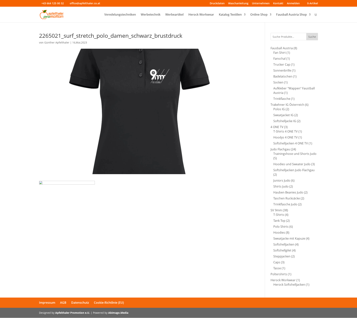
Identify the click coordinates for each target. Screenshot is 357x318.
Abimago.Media (118, 312)
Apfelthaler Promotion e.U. (72, 312)
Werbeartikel (174, 15)
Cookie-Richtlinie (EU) (109, 303)
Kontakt (278, 3)
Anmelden (293, 3)
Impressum (47, 303)
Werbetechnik (150, 15)
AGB (63, 303)
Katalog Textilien (230, 15)
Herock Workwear (201, 15)
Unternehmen (261, 3)
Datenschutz (80, 303)
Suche (312, 36)
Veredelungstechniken (120, 15)
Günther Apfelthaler (56, 42)
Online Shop (259, 15)
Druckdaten (217, 3)
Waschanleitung (238, 3)
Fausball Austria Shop (291, 15)
